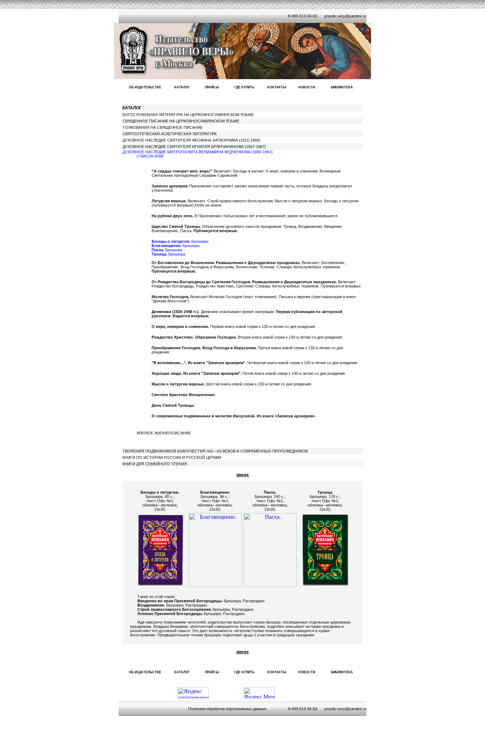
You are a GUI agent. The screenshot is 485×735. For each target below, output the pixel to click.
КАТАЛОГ (182, 87)
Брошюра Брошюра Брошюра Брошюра (180, 247)
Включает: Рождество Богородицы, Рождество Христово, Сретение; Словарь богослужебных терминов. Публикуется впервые (256, 284)
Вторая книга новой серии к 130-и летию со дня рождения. (247, 337)
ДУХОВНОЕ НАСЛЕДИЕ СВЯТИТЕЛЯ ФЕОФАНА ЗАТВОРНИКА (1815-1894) (191, 140)
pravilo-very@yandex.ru (345, 16)
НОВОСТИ (306, 87)
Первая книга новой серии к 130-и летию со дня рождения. (234, 326)
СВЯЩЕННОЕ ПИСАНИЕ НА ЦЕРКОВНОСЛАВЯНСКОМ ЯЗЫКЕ (180, 121)
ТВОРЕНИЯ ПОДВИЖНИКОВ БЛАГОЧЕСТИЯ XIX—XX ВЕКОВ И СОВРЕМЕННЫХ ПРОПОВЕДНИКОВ (215, 451)
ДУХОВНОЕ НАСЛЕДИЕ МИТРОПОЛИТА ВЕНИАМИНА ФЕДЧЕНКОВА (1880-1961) (197, 152)
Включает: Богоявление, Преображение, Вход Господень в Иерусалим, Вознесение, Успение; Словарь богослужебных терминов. (248, 266)
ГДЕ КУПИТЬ (244, 87)
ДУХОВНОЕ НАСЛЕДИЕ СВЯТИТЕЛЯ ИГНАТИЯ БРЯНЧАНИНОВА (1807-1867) (194, 146)
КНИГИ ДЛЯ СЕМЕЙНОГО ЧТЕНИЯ (154, 464)
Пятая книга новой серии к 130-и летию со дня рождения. (249, 373)
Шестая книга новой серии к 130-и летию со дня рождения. (232, 384)
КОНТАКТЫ (276, 87)
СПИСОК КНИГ (150, 156)
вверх (242, 474)
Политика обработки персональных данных (227, 709)
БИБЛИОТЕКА (342, 87)
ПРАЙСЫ (212, 87)
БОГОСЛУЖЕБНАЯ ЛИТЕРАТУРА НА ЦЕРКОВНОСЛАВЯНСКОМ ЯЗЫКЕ (188, 115)
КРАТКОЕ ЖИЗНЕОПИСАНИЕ (164, 433)
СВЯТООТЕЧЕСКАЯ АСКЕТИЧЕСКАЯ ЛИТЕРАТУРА (169, 134)
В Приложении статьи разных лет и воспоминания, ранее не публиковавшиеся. (245, 216)
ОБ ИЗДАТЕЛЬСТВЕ (145, 87)
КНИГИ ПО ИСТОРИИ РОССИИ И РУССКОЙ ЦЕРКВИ (171, 457)
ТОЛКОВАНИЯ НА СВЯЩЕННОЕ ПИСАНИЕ (162, 127)
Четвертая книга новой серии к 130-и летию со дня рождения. (255, 363)
